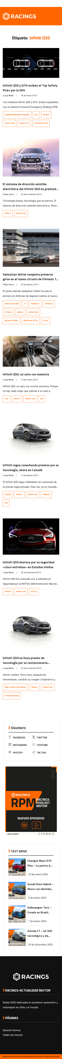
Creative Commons (51, 1056)
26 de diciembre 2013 (31, 572)
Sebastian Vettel (30, 320)
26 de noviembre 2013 (31, 668)
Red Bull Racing (11, 320)
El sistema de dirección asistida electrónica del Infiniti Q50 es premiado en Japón (30, 189)
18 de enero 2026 (38, 874)
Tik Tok (41, 753)
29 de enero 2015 (29, 95)
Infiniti (46, 115)
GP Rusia (8, 312)
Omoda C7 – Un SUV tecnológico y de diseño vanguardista (40, 933)
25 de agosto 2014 (29, 284)
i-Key (7, 399)
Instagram (20, 745)
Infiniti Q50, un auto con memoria (26, 374)
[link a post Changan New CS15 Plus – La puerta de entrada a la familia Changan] (17, 875)
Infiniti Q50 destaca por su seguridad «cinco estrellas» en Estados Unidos (28, 564)
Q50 (41, 399)
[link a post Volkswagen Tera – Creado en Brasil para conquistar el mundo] (17, 922)
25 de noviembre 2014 (31, 194)
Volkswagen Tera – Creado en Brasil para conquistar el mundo (39, 910)
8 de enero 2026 (37, 898)
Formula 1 (35, 304)
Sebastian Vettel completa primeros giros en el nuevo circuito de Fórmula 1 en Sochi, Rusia (29, 279)
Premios (46, 494)
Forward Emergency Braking (17, 115)
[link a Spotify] (54, 3)
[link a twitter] (43, 3)
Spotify (18, 753)
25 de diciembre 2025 (40, 944)
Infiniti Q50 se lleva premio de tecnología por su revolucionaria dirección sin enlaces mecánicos (25, 663)
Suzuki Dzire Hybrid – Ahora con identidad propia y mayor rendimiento (40, 887)
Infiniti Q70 (24, 123)
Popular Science (12, 696)
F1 (25, 304)
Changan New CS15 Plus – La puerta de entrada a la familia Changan (39, 863)
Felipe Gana (8, 194)
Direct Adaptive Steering (15, 687)
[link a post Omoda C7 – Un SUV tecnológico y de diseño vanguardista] (17, 945)
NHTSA (34, 591)
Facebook (19, 737)
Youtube (42, 745)
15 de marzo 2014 (29, 379)
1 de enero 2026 (37, 921)
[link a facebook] (40, 3)
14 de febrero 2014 (29, 475)
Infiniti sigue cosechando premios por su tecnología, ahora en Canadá (31, 467)
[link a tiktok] (57, 3)
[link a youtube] (50, 3)
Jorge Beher (8, 95)
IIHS (36, 115)
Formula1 (49, 304)
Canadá (8, 494)
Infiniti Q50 (9, 123)
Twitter (42, 737)
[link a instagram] (47, 3)
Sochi (45, 320)
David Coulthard (12, 304)
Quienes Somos (11, 1030)
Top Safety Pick (41, 123)
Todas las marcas (13, 1035)
